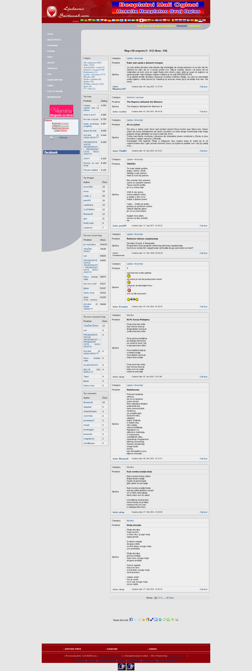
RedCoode (88, 223)
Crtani (60, 130)
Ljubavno (60, 125)
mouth (86, 425)
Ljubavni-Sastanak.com (177, 656)
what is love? (89, 115)
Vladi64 (123, 151)
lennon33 (87, 434)
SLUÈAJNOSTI (90, 365)
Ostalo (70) (88, 81)
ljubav (86, 288)
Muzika (130, 315)
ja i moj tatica (89, 244)
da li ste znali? (90, 283)
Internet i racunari (135, 97)
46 (167, 598)
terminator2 (88, 420)
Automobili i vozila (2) (94, 67)
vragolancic (88, 438)
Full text (203, 86)
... (133, 81)
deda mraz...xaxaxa (90, 298)
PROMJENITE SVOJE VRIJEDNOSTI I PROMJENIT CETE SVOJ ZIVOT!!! (91, 148)
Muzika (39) (89, 77)
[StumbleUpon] (160, 620)
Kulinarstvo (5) (90, 72)
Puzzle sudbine (90, 170)
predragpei (88, 429)
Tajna (86, 376)
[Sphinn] (172, 620)
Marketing (80, 660)
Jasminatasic (118, 255)
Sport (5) (87, 86)
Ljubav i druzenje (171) (94, 74)
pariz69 (87, 200)
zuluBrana (88, 205)
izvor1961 (88, 187)
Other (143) (88, 65)
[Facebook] (131, 620)
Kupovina (60, 123)
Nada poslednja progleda (91, 125)
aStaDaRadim (90, 411)
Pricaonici (182, 26)
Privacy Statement (167, 660)
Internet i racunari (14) (93, 70)
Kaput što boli (89, 131)
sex (85, 256)
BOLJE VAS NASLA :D (91, 370)
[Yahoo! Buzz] (143, 620)
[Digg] (139, 620)
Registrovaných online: (109, 656)
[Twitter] (135, 620)
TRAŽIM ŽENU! (87, 250)
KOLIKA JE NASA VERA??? (91, 136)
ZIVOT (86, 158)
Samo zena (88, 293)
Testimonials (134, 660)
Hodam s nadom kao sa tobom (91, 107)
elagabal (87, 407)
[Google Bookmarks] (147, 620)
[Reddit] (164, 620)
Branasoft (88, 214)
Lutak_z (87, 196)
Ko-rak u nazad (90, 119)
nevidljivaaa (88, 443)
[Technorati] (168, 620)
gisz (85, 218)
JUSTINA (88, 416)
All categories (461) (92, 62)
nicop (86, 191)
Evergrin (123, 306)
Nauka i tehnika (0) (92, 79)
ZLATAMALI (89, 209)
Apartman (60, 128)
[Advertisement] (146, 39)
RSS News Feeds (107, 660)
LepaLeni (87, 227)
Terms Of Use (149, 660)
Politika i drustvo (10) (93, 84)
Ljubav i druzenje (135, 58)
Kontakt (121, 660)
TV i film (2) (89, 88)
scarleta (123, 111)
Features (91, 660)
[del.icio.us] (151, 620)
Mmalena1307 (119, 89)
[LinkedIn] (156, 620)
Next (171, 598)
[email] (176, 620)
